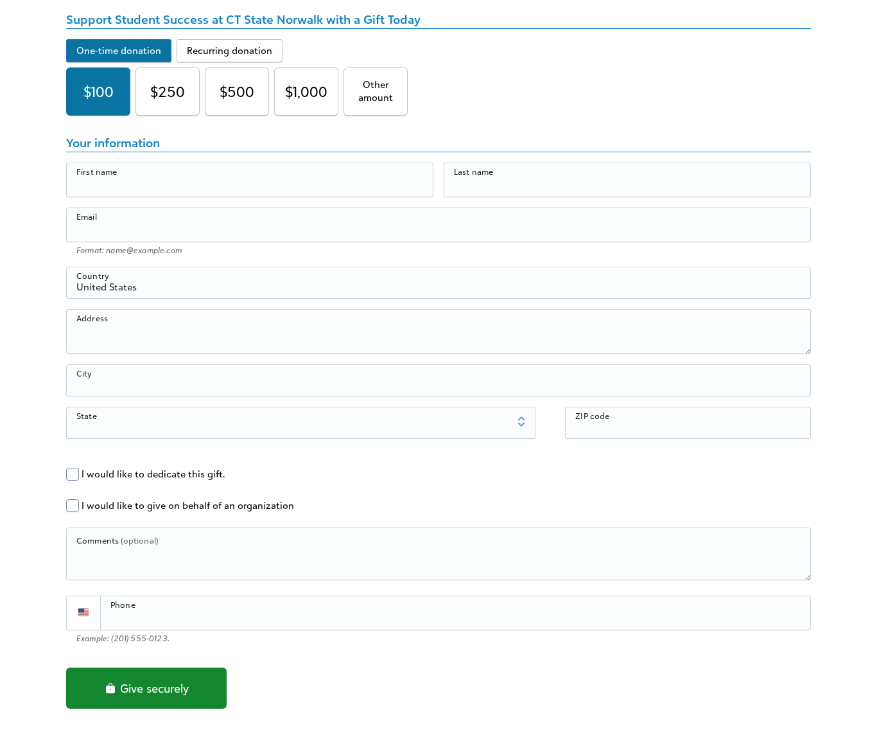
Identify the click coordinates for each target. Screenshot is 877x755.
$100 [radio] (98, 91)
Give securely (153, 688)
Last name (473, 171)
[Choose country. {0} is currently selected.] (83, 613)
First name (96, 171)
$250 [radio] (167, 91)
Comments (117, 540)
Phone (122, 605)
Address (92, 318)
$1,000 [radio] (306, 91)
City (84, 373)
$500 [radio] (237, 91)
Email (86, 216)
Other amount (375, 90)
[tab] (118, 50)
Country (92, 276)
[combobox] (438, 290)
